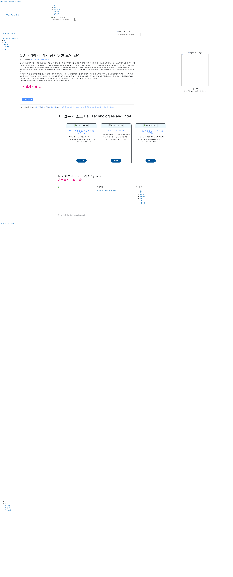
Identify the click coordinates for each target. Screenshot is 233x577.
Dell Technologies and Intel (40, 59)
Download (27, 99)
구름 (39, 107)
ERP (31, 107)
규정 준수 (45, 107)
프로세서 (99, 107)
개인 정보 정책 (71, 95)
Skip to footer (16, 1)
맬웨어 (51, 107)
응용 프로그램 (91, 107)
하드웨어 (106, 107)
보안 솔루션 (62, 107)
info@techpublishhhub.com (106, 190)
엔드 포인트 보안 (80, 107)
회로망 (112, 107)
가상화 (35, 107)
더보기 (81, 160)
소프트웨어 (70, 107)
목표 (55, 107)
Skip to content (5, 1)
